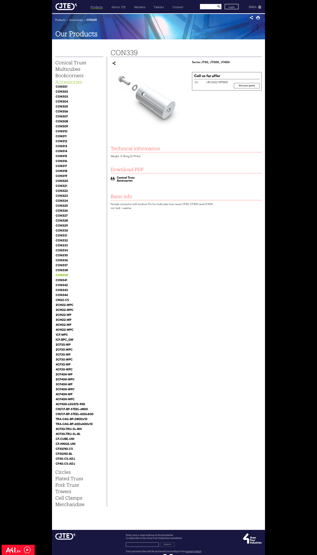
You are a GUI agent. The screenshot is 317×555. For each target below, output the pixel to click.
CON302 (62, 91)
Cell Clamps (68, 497)
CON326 (62, 210)
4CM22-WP (63, 324)
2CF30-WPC (64, 349)
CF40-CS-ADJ (65, 463)
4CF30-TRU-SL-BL (68, 434)
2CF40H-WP (64, 374)
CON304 (62, 101)
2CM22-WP (63, 315)
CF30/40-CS (64, 449)
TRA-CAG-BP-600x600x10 (74, 424)
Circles (63, 471)
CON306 (62, 111)
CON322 (62, 191)
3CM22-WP (63, 320)
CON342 (62, 285)
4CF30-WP (63, 364)
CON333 (62, 245)
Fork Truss (67, 484)
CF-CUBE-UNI (65, 439)
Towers (63, 490)
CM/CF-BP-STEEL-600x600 (74, 414)
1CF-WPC (62, 334)
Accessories (76, 20)
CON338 (62, 270)
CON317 (61, 166)
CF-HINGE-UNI (65, 444)
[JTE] (66, 6)
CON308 (62, 121)
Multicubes (67, 68)
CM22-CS (62, 300)
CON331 (61, 235)
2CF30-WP (63, 344)
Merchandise (70, 503)
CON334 (62, 250)
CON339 (62, 275)
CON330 (62, 230)
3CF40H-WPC (65, 389)
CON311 (61, 136)
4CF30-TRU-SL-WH (69, 429)
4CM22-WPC (64, 329)
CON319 (61, 176)
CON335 (62, 255)
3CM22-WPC (64, 310)
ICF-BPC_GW (64, 339)
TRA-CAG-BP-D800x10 (71, 419)
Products (60, 20)
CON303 (62, 96)
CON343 (62, 290)
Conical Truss (70, 61)
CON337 (62, 265)
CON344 (62, 295)
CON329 (62, 225)
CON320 (62, 181)
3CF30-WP (63, 354)
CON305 (62, 106)
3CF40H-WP (64, 384)
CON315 (61, 156)
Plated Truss (69, 477)
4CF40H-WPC (65, 399)
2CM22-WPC (64, 305)
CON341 (61, 280)
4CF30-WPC (64, 369)
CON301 (61, 86)
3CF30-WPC (64, 359)
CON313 (61, 146)
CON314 (61, 151)
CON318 (61, 171)
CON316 (61, 161)
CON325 (62, 205)
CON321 (61, 186)
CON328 (62, 220)
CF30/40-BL (64, 453)
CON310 (61, 131)
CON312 (61, 141)
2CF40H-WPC (65, 379)
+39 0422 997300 (217, 82)
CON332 (62, 240)
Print (259, 18)
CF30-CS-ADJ (65, 458)
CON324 (62, 200)
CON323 (62, 195)
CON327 (62, 215)
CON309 (62, 126)
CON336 (62, 260)
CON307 (62, 116)
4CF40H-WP (64, 394)
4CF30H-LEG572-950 (70, 404)
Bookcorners (69, 74)
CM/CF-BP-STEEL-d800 (72, 409)
